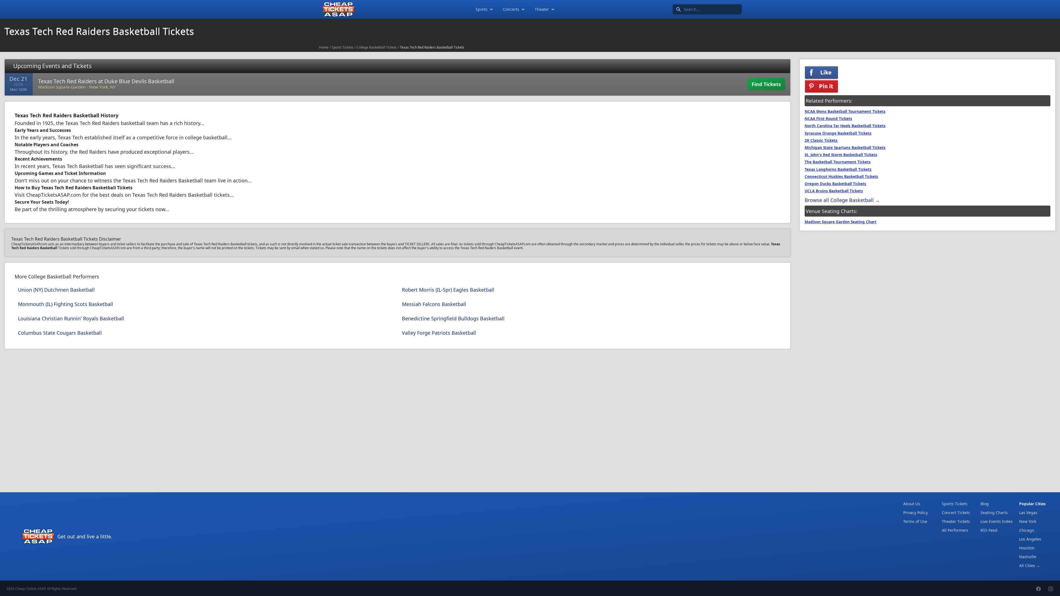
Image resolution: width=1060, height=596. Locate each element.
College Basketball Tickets (377, 47)
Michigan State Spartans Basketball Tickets (845, 147)
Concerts (511, 9)
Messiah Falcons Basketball (434, 304)
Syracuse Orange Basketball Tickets (838, 133)
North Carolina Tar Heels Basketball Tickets (845, 125)
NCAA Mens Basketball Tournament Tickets (845, 111)
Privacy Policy (915, 512)
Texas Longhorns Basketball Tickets (838, 169)
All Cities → (1029, 565)
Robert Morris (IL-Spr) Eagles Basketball (448, 289)
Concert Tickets (956, 512)
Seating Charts (994, 512)
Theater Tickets (956, 521)
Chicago (1026, 530)
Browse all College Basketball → (842, 200)
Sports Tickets (342, 47)
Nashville (1027, 556)
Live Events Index (997, 521)
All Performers (955, 530)
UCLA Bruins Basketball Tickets (834, 190)
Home (323, 47)
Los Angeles (1030, 539)
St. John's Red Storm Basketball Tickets (841, 154)
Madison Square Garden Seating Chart (840, 221)
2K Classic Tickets (821, 140)
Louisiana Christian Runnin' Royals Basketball (71, 318)
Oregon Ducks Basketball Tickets (835, 183)
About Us (911, 503)
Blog (985, 503)
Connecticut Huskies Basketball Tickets (841, 176)
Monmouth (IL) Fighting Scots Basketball (65, 304)
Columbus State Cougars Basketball (60, 332)
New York (1027, 521)
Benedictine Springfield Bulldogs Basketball (453, 318)
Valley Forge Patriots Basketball (439, 332)
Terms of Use (915, 521)
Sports (481, 9)
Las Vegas (1028, 512)
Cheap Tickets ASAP (30, 588)
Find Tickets (766, 84)
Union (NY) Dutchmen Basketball (56, 289)
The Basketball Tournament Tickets (838, 161)
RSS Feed (989, 530)
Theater (542, 9)
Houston (1027, 547)
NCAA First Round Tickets (828, 118)
